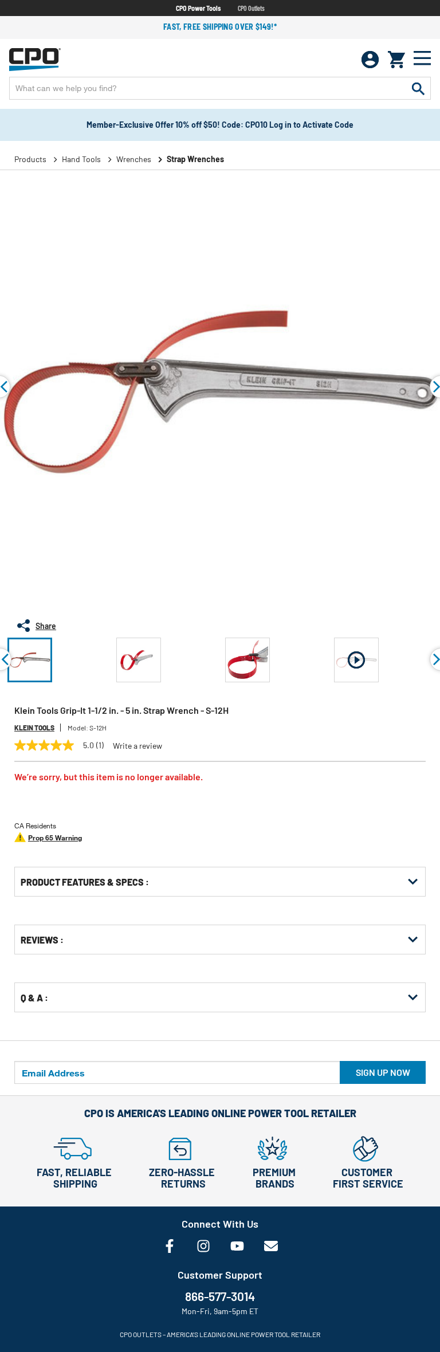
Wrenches (133, 159)
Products (30, 159)
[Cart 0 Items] (396, 59)
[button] (29, 660)
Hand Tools (81, 159)
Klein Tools (34, 728)
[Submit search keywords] (418, 88)
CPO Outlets (251, 8)
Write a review (137, 746)
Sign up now (383, 1072)
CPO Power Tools (198, 8)
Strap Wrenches (195, 159)
